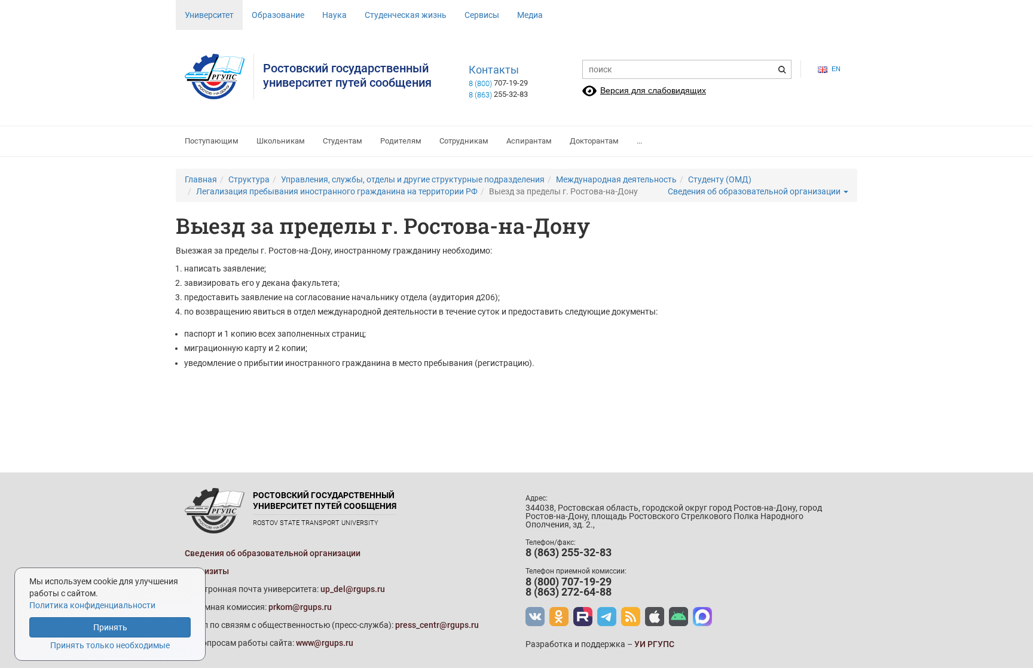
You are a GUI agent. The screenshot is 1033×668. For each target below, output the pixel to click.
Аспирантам (529, 140)
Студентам (342, 140)
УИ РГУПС (654, 644)
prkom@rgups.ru (300, 607)
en (836, 68)
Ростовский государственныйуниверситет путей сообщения (347, 75)
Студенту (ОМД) (719, 179)
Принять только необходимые (110, 645)
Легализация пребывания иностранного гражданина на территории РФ (337, 191)
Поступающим (212, 140)
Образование (278, 15)
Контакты (494, 70)
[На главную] (219, 76)
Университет (209, 15)
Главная (201, 179)
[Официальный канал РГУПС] (582, 616)
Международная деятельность (616, 179)
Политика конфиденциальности (92, 605)
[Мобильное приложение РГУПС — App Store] (654, 616)
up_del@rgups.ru (352, 589)
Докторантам (594, 140)
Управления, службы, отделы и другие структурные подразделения (413, 179)
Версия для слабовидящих (653, 90)
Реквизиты (207, 571)
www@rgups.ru (324, 643)
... (639, 140)
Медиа (530, 15)
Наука (334, 15)
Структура (249, 179)
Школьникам (280, 140)
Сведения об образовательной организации (755, 191)
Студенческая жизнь (406, 15)
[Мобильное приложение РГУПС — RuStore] (678, 616)
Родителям (400, 140)
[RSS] (630, 616)
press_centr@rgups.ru (437, 625)
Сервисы (481, 15)
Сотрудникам (463, 140)
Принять (110, 627)
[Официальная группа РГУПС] (535, 616)
